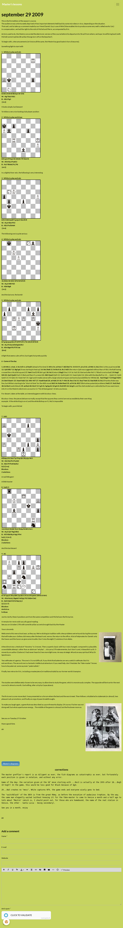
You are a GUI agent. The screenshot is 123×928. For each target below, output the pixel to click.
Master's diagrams (10, 763)
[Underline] (12, 870)
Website (5, 858)
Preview (66, 870)
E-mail (4, 847)
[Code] (53, 870)
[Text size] (17, 870)
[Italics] (8, 870)
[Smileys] (57, 870)
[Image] (44, 870)
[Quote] (27, 870)
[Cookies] (6, 921)
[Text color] (22, 870)
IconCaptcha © (45, 918)
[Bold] (4, 870)
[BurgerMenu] (117, 4)
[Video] (49, 870)
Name (4, 836)
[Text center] (31, 870)
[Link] (36, 870)
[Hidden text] (40, 870)
